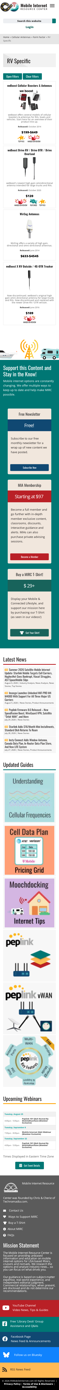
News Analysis (42, 683)
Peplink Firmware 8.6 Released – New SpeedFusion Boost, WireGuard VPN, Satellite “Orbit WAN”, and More (28, 713)
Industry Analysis (27, 683)
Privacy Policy (12, 1383)
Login (30, 27)
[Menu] (52, 5)
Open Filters (12, 76)
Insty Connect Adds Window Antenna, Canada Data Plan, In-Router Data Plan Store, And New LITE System (28, 743)
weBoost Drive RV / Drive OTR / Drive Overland (30, 152)
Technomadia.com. (15, 1201)
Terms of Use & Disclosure (38, 1383)
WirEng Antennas (29, 214)
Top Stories (17, 686)
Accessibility (29, 1386)
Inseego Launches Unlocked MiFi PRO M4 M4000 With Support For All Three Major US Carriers (28, 696)
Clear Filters (32, 76)
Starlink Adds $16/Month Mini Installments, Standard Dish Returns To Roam (29, 728)
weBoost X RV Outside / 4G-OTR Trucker (29, 266)
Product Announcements (43, 703)
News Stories (25, 703)
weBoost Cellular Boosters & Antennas (29, 86)
